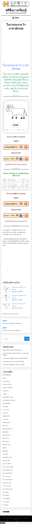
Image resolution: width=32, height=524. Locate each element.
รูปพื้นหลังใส (6, 416)
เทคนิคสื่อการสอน (7, 457)
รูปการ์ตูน (5, 413)
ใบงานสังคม (6, 495)
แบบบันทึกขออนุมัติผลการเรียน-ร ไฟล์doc (13, 364)
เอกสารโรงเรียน (7, 463)
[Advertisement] (16, 47)
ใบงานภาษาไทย (7, 483)
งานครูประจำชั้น (7, 384)
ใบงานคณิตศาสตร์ (7, 470)
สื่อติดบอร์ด (5, 432)
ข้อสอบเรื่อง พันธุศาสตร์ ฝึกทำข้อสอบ (12, 350)
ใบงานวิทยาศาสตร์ (8, 489)
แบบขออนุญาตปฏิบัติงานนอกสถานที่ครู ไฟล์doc (15, 358)
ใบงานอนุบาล (6, 502)
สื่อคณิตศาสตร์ (6, 422)
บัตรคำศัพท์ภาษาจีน (8, 397)
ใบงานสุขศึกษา (7, 498)
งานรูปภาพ (5, 390)
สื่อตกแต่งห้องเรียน (7, 429)
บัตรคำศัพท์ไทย (7, 403)
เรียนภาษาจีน (6, 460)
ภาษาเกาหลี (6, 410)
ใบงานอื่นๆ (5, 505)
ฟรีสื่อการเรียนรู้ (16, 10)
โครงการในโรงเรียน (8, 467)
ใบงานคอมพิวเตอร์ (7, 473)
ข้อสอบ (4, 378)
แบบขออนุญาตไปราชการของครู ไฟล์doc (13, 361)
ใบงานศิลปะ (6, 492)
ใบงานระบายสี (6, 486)
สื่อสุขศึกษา (6, 451)
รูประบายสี (5, 419)
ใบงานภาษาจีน (6, 476)
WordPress (16, 519)
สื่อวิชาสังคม (6, 441)
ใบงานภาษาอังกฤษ (13, 314)
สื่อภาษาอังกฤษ (6, 435)
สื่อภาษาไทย (6, 438)
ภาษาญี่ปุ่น (5, 406)
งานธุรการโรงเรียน (8, 387)
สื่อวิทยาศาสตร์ (6, 444)
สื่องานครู (5, 425)
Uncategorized (7, 375)
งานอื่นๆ (5, 394)
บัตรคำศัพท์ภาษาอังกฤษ (9, 400)
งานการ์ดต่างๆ (6, 381)
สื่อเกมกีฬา (5, 454)
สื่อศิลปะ (5, 448)
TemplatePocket (18, 518)
